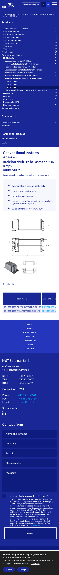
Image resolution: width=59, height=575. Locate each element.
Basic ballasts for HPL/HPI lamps (19, 72)
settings (35, 563)
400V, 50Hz (12, 87)
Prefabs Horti (7, 52)
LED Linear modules (10, 31)
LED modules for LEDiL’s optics (15, 28)
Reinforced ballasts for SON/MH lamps (22, 67)
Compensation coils (10, 108)
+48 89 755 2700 (27, 395)
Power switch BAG (11, 102)
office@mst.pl (26, 401)
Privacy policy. (37, 525)
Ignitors (6, 96)
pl (43, 4)
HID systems (8, 93)
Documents (9, 116)
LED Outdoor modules (11, 40)
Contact (29, 348)
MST (29, 324)
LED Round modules (10, 37)
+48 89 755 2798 (27, 398)
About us (29, 336)
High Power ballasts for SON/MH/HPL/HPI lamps (26, 90)
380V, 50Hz (12, 84)
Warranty (6, 125)
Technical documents (11, 122)
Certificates (29, 340)
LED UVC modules (10, 43)
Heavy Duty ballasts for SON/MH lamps (22, 64)
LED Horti (6, 49)
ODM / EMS (29, 332)
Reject (9, 569)
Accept (23, 569)
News (30, 328)
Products (7, 22)
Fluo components (11, 105)
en (48, 4)
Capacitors (8, 99)
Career (29, 344)
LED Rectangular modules (13, 34)
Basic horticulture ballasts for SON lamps (23, 78)
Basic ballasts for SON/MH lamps (19, 61)
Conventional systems (11, 14)
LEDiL (4, 142)
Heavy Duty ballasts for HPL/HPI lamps (21, 75)
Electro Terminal (9, 138)
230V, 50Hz (12, 81)
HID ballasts (25, 14)
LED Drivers (7, 46)
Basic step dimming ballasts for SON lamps (23, 70)
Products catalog (29, 4)
